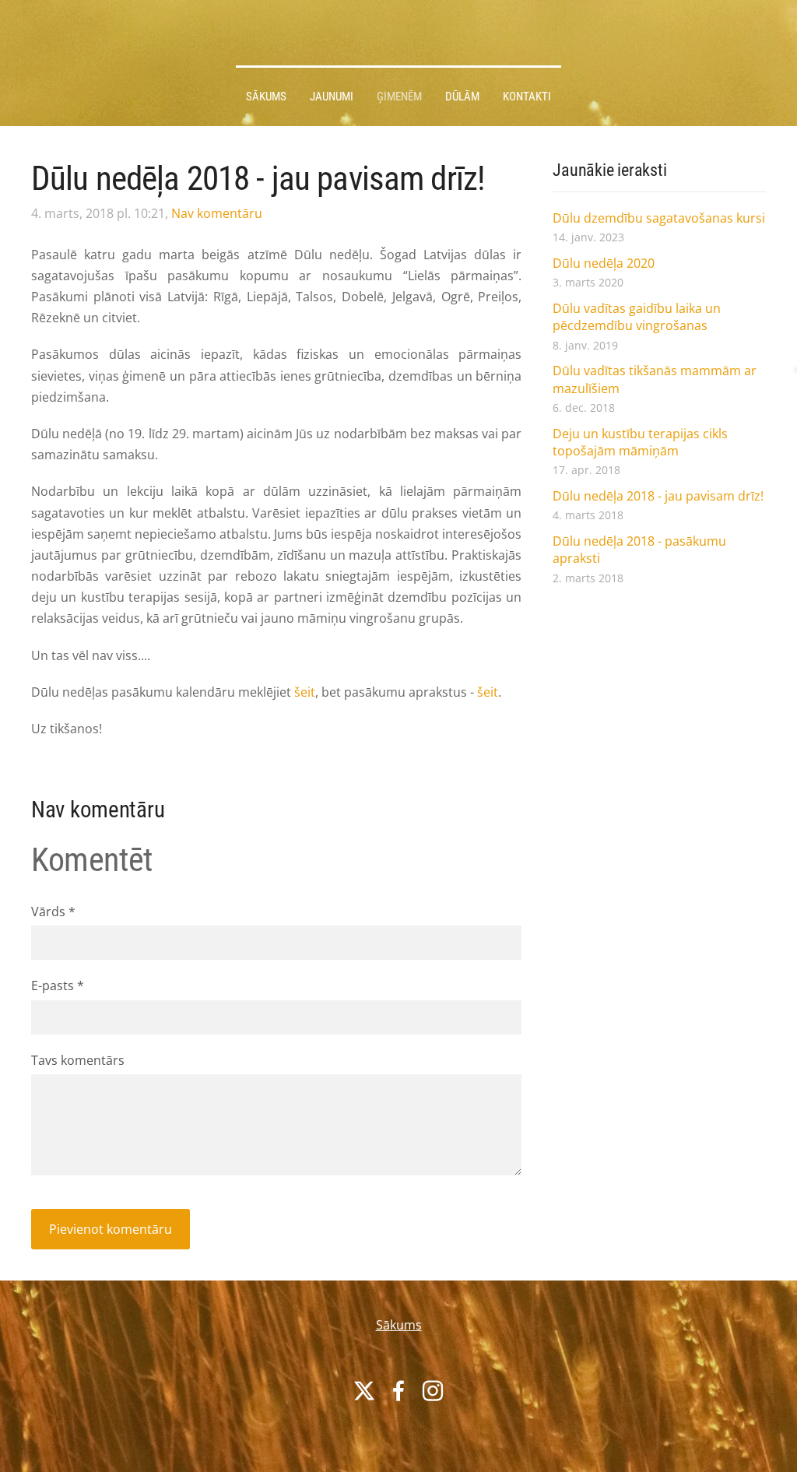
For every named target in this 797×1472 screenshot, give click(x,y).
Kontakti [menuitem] (527, 97)
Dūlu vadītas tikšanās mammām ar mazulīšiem (655, 379)
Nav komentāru (216, 213)
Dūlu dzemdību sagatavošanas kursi (659, 218)
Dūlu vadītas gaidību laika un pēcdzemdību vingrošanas (637, 317)
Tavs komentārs (78, 1060)
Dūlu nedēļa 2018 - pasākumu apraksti (639, 549)
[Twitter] (364, 1390)
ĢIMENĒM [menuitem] (399, 97)
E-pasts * (57, 985)
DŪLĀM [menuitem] (462, 97)
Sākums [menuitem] (266, 97)
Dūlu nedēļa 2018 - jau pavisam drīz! (658, 495)
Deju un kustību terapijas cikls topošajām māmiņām (640, 442)
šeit (304, 692)
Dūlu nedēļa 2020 (604, 263)
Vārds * (53, 911)
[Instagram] (432, 1390)
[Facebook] (398, 1390)
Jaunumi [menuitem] (331, 97)
